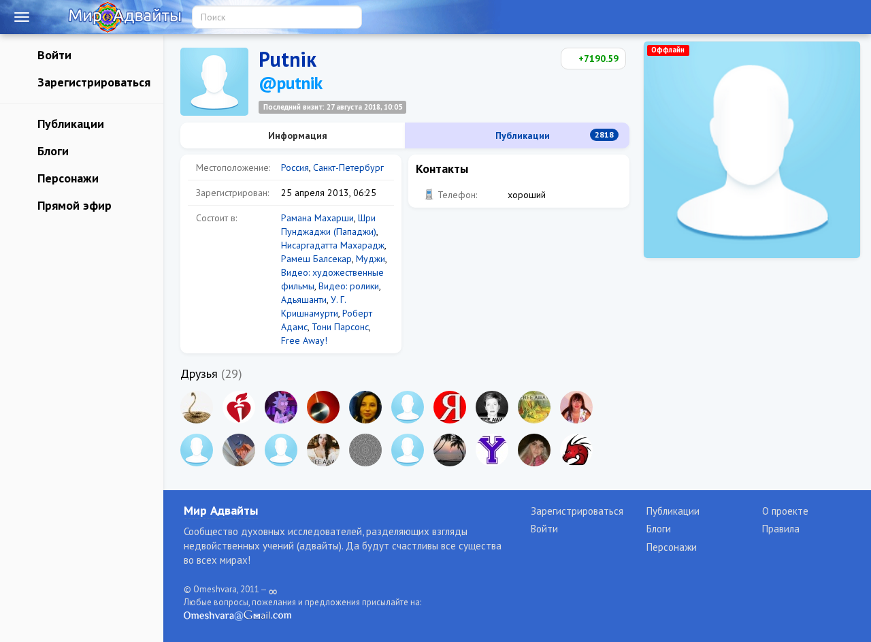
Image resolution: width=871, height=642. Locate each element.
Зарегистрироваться (92, 82)
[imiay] (534, 407)
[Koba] (281, 407)
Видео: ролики (348, 286)
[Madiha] (281, 450)
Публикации (69, 123)
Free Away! (304, 340)
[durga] (576, 407)
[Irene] (492, 407)
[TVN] (323, 407)
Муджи (370, 259)
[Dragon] (576, 450)
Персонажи (66, 178)
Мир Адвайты (221, 510)
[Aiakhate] (323, 450)
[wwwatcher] (365, 450)
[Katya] (534, 450)
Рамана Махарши (317, 218)
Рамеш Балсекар (316, 259)
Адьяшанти (304, 299)
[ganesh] (239, 407)
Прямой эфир (73, 205)
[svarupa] (449, 407)
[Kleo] (239, 450)
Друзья (199, 373)
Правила (781, 528)
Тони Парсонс (340, 327)
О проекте (785, 510)
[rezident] (196, 407)
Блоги (51, 151)
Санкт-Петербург (348, 167)
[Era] (365, 407)
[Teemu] (196, 450)
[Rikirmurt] (449, 450)
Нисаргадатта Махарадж (332, 245)
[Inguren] (407, 450)
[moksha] (407, 407)
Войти (52, 55)
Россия (295, 167)
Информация (296, 135)
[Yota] (492, 450)
